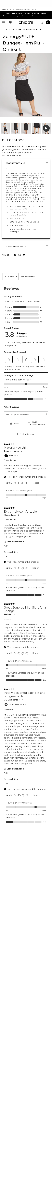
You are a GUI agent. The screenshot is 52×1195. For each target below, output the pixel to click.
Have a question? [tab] (27, 277)
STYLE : (9, 168)
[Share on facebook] (15, 255)
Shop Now (22, 16)
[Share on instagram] (19, 255)
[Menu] (3, 22)
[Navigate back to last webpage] (4, 29)
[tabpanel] (26, 554)
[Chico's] (26, 22)
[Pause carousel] (49, 15)
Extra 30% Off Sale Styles (26, 13)
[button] (47, 22)
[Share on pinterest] (24, 255)
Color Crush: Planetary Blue (23, 29)
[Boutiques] (10, 22)
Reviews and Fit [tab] (10, 277)
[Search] (41, 22)
